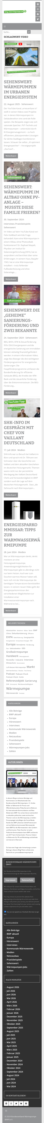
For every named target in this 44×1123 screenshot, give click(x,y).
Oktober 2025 (13, 1023)
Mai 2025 (11, 1042)
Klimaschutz (11, 663)
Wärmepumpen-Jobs (19, 747)
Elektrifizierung (18, 637)
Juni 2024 (11, 1082)
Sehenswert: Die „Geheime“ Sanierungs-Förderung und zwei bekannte (22, 320)
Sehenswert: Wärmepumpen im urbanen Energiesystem (20, 89)
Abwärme (20, 630)
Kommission (21, 663)
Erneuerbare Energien (22, 641)
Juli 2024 (11, 1079)
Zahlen (12, 751)
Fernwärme (20, 645)
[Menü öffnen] (4, 26)
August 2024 (13, 1075)
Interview (28, 659)
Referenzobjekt (15, 680)
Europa (10, 644)
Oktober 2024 (13, 1068)
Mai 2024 (11, 1086)
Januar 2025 (12, 1057)
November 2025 (15, 1020)
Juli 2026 (11, 990)
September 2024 (15, 1071)
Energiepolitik (29, 637)
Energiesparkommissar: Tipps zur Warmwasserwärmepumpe (22, 535)
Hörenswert (15, 721)
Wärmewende (12, 693)
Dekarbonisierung (19, 633)
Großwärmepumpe (17, 651)
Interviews (9, 223)
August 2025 (13, 1031)
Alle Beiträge (15, 710)
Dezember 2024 (14, 1060)
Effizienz (31, 633)
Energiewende (10, 641)
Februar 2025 (13, 1053)
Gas (7, 648)
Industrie (19, 660)
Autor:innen (15, 762)
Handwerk (12, 656)
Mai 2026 (11, 998)
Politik (21, 677)
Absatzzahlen (11, 630)
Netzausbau (15, 736)
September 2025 (15, 1027)
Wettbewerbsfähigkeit (25, 684)
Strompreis (13, 684)
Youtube (21, 693)
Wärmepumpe (18, 688)
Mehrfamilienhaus (11, 670)
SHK (7, 684)
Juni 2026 (11, 994)
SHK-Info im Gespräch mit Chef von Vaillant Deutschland (19, 432)
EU (31, 641)
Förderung (30, 645)
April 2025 (12, 1046)
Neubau (20, 670)
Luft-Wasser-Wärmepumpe (16, 667)
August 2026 (13, 987)
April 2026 (12, 1001)
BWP (35, 630)
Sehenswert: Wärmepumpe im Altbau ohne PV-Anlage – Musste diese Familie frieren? (22, 199)
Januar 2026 (12, 1013)
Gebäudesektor (15, 648)
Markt (31, 667)
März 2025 (12, 1049)
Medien (21, 450)
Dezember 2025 (14, 1016)
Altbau (26, 630)
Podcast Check (12, 677)
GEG (23, 648)
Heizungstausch (24, 656)
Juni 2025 (11, 1038)
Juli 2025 (11, 1035)
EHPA (9, 637)
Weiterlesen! (11, 156)
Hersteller (10, 660)
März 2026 (12, 1005)
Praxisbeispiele (22, 223)
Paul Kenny (27, 670)
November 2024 (15, 1064)
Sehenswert (27, 104)
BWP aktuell (15, 714)
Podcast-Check (22, 674)
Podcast (10, 673)
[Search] (29, 32)
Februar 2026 (13, 1009)
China (8, 633)
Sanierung (31, 680)
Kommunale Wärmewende (22, 729)
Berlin (30, 630)
